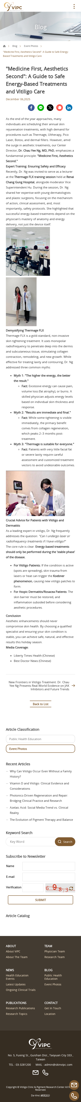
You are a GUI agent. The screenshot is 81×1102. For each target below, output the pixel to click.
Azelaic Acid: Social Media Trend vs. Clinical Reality (39, 810)
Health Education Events (17, 977)
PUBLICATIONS (16, 1003)
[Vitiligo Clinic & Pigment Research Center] (14, 6)
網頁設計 (45, 1095)
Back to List (40, 704)
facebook (31, 107)
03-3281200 (23, 1064)
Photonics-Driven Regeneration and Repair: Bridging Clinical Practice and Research (39, 798)
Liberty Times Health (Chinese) (34, 655)
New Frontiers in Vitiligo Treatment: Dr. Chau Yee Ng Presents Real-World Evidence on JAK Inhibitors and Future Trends (39, 685)
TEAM (48, 946)
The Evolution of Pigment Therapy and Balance (41, 820)
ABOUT (11, 946)
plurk (59, 107)
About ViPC (13, 951)
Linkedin (69, 107)
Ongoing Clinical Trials (21, 990)
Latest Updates (16, 984)
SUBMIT (40, 900)
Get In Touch (52, 1008)
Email (74, 1085)
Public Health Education (25, 739)
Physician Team (54, 951)
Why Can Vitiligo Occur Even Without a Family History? (41, 773)
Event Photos (31, 45)
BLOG (48, 970)
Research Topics (16, 1014)
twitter (50, 107)
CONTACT (51, 1003)
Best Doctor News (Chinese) (32, 661)
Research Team (54, 957)
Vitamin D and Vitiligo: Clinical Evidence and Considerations (39, 785)
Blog (14, 45)
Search (67, 842)
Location (49, 1014)
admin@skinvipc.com (58, 1064)
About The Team (17, 957)
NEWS (10, 970)
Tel (74, 1096)
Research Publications (20, 1008)
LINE (40, 107)
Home (4, 46)
